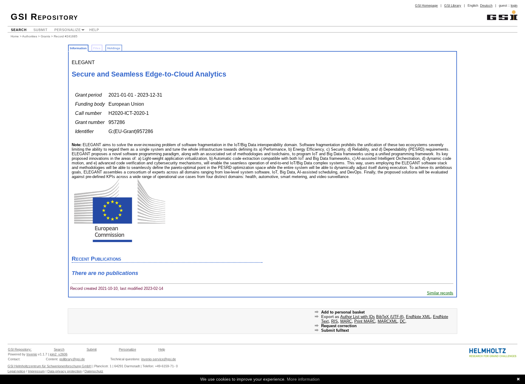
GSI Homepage (426, 5)
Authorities (29, 36)
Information (78, 48)
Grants (45, 36)
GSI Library (452, 5)
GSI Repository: (20, 349)
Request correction (339, 326)
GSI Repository (44, 17)
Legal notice (16, 371)
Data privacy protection (64, 371)
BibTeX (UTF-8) (389, 316)
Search (19, 30)
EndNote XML (418, 316)
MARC (346, 321)
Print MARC (364, 321)
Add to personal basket (343, 312)
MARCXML (387, 321)
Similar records (440, 293)
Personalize (67, 30)
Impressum (36, 371)
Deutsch (486, 5)
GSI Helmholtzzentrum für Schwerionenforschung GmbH (49, 366)
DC (402, 321)
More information (303, 379)
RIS (334, 321)
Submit (40, 30)
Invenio (31, 354)
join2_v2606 (58, 354)
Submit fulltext (335, 330)
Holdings (113, 48)
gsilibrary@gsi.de (72, 359)
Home (15, 36)
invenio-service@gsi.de (158, 359)
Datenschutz (93, 371)
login (514, 5)
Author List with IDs (357, 316)
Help (94, 30)
